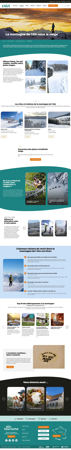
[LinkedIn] (16, 440)
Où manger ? (32, 418)
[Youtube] (13, 440)
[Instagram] (10, 440)
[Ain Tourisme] (41, 446)
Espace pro (58, 1)
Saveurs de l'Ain (25, 433)
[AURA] (65, 446)
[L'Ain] (6, 5)
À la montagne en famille (32, 274)
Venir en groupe (25, 426)
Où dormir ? (20, 418)
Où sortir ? (54, 418)
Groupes (68, 1)
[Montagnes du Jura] (55, 446)
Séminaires (64, 1)
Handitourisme (52, 1)
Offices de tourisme (26, 440)
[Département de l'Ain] (48, 446)
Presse (23, 429)
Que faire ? (44, 418)
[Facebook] (6, 440)
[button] (65, 6)
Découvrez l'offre (31, 283)
